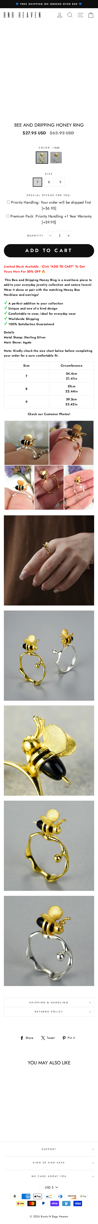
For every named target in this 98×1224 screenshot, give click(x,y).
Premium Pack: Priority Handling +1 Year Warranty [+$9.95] (51, 219)
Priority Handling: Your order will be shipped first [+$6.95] (51, 205)
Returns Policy (49, 1011)
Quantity (35, 235)
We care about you (49, 1176)
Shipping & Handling (48, 1002)
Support (49, 1149)
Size (49, 174)
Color (49, 147)
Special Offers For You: (49, 195)
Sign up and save (49, 1162)
